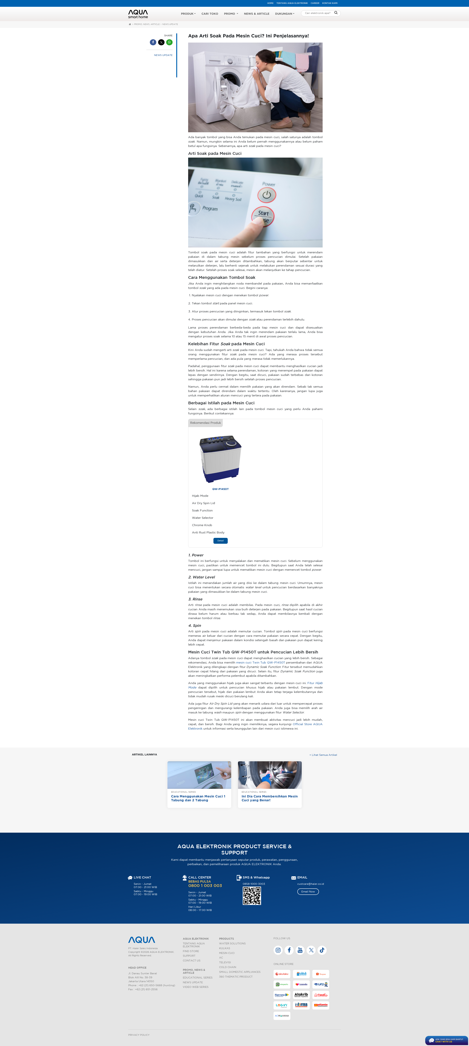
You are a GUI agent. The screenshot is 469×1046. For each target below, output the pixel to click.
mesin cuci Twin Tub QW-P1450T (260, 662)
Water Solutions (232, 943)
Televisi (225, 962)
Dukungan (283, 14)
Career (315, 3)
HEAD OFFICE (137, 968)
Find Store (191, 951)
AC (221, 957)
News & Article (256, 14)
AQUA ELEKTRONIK (196, 939)
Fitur (311, 683)
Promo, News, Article (147, 24)
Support (189, 956)
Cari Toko (210, 14)
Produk (187, 14)
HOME (270, 3)
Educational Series (198, 977)
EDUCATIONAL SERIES (183, 792)
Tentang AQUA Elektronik (292, 3)
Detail (220, 541)
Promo (230, 14)
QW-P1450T (220, 489)
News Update (193, 982)
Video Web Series (195, 987)
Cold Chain (227, 967)
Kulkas (224, 948)
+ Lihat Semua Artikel (323, 755)
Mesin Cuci (226, 953)
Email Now (308, 891)
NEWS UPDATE (170, 24)
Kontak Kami (329, 3)
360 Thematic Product (236, 977)
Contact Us (191, 960)
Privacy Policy (138, 1035)
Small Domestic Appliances (240, 972)
